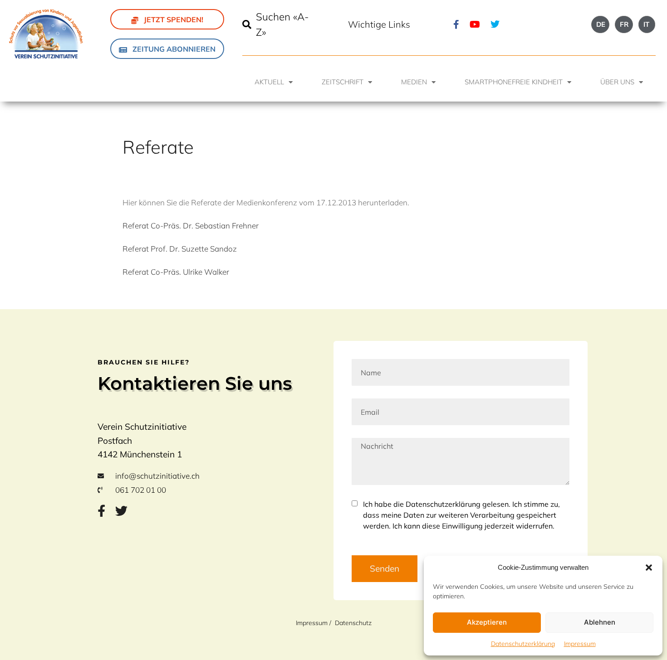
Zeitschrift (342, 82)
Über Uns (617, 82)
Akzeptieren (487, 622)
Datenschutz (353, 623)
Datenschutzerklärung (523, 644)
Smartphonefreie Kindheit (514, 82)
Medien (414, 82)
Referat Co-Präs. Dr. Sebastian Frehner (191, 225)
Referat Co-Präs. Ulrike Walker (176, 272)
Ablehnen (599, 622)
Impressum (580, 644)
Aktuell (269, 82)
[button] (648, 567)
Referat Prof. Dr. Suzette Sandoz (180, 248)
